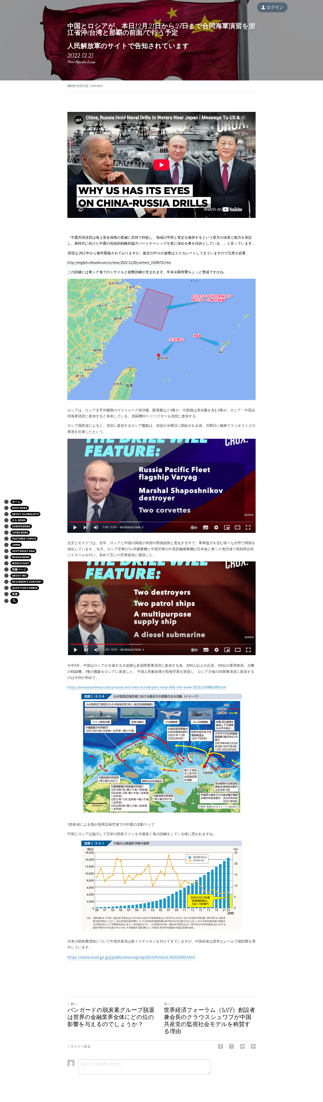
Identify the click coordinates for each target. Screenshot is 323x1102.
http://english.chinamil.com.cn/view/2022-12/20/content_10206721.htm (119, 262)
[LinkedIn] (242, 1046)
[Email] (253, 1046)
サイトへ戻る (81, 1046)
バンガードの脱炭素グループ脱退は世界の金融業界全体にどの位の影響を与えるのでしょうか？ (110, 1017)
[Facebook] (220, 1046)
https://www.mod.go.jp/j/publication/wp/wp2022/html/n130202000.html (131, 957)
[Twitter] (231, 1046)
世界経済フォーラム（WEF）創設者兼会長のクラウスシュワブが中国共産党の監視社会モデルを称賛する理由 (209, 1021)
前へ (74, 1004)
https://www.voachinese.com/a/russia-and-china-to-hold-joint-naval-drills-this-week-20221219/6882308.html (146, 687)
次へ (167, 1004)
